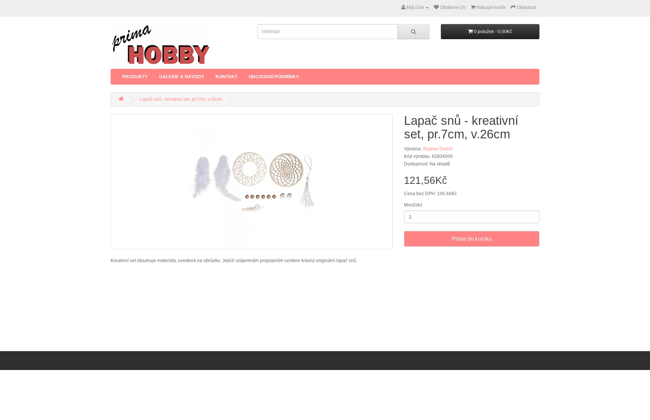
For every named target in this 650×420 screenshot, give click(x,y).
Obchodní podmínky (274, 76)
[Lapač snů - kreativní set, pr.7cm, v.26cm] (252, 181)
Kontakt (226, 76)
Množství (413, 205)
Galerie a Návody (181, 76)
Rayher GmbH (438, 149)
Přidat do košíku (472, 238)
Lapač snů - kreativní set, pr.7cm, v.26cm (181, 99)
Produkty (135, 76)
